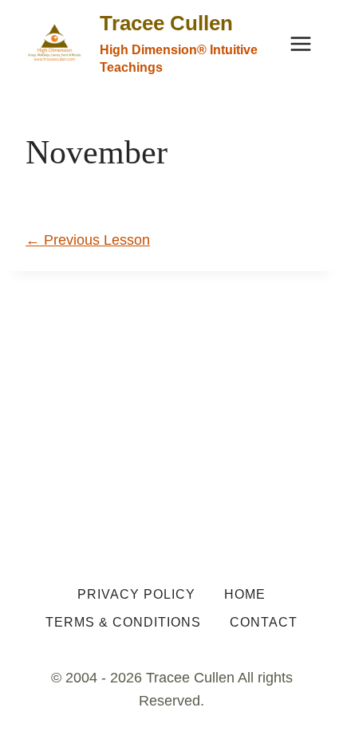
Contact (264, 622)
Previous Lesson (88, 240)
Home (245, 594)
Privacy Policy (136, 594)
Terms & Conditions (123, 622)
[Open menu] (300, 43)
